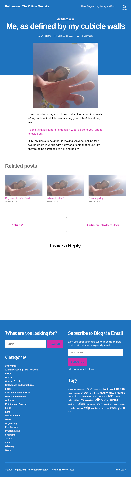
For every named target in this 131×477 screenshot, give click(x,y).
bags (89, 389)
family (104, 392)
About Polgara (88, 6)
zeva (69, 411)
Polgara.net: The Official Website (27, 6)
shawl (106, 404)
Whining (9, 446)
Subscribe (77, 362)
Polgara (47, 36)
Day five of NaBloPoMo (18, 198)
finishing (71, 396)
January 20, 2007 (65, 36)
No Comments (87, 36)
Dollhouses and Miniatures (19, 385)
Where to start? (55, 198)
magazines (89, 400)
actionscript (72, 389)
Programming (12, 431)
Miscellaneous (65, 19)
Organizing (11, 423)
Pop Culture (11, 427)
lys (82, 399)
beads (96, 389)
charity (70, 393)
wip (87, 408)
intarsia (117, 396)
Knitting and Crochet (16, 404)
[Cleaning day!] (107, 185)
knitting (76, 400)
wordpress (96, 408)
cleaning (77, 393)
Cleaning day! (96, 198)
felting (111, 393)
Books (8, 377)
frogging (86, 396)
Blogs (8, 373)
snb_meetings (114, 404)
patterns (72, 404)
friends (78, 396)
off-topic (102, 399)
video (73, 408)
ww (108, 408)
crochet (86, 392)
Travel (8, 438)
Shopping (10, 434)
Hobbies (9, 400)
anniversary (81, 389)
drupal (96, 393)
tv (68, 408)
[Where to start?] (65, 185)
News (8, 419)
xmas (113, 408)
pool (87, 404)
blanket (111, 389)
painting (114, 400)
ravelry (92, 404)
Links (8, 408)
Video (8, 442)
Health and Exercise (15, 396)
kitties (70, 400)
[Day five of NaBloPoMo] (23, 185)
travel (122, 404)
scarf (99, 404)
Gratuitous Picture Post (17, 392)
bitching (102, 389)
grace (94, 396)
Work (8, 450)
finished (120, 392)
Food (8, 389)
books (120, 389)
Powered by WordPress (62, 469)
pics (81, 403)
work (103, 408)
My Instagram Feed (105, 6)
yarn (121, 408)
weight (80, 408)
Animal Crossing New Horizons (21, 369)
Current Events (13, 381)
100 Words (11, 366)
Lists (7, 412)
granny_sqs (102, 396)
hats (110, 396)
